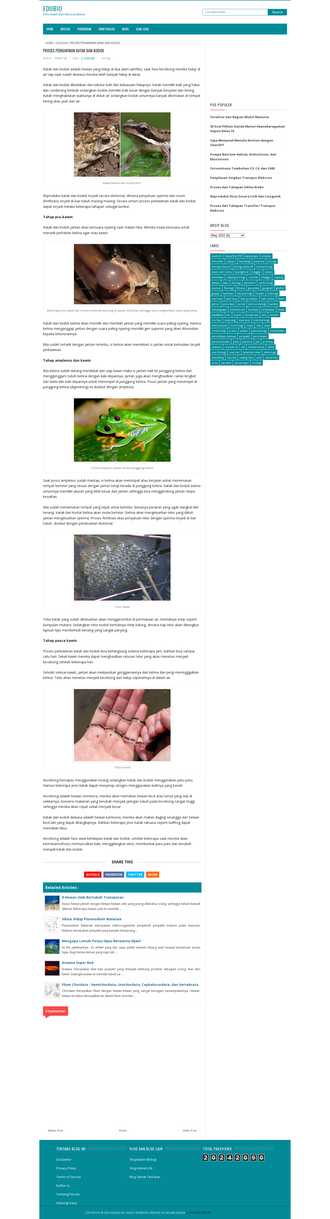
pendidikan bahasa (224, 336)
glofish (280, 288)
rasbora (217, 347)
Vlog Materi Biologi (142, 1159)
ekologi (236, 282)
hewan (259, 293)
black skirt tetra (222, 272)
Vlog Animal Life (140, 1168)
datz (225, 282)
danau (216, 282)
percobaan (260, 336)
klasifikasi (217, 315)
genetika (253, 288)
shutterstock (256, 347)
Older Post (189, 1130)
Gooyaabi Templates (228, 1212)
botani (269, 272)
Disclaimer (64, 1159)
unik (259, 357)
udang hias (246, 357)
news (249, 325)
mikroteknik (219, 325)
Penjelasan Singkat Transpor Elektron (241, 178)
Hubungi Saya (66, 1203)
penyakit (244, 336)
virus (215, 363)
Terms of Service (68, 1177)
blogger (257, 272)
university (271, 357)
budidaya (217, 277)
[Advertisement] (248, 67)
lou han (216, 320)
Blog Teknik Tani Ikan (144, 1177)
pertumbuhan (221, 341)
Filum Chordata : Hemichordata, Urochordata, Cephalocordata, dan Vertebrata (130, 984)
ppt (257, 341)
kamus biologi (257, 304)
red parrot (231, 347)
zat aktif (226, 363)
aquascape (251, 256)
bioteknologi (264, 266)
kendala (253, 309)
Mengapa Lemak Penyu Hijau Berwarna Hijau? (101, 941)
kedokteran (237, 309)
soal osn (234, 352)
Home (50, 29)
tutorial (231, 357)
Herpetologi (244, 293)
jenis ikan (228, 304)
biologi (272, 261)
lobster (274, 315)
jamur (215, 304)
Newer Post (55, 1130)
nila (258, 325)
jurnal (241, 304)
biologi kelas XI (221, 266)
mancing (230, 320)
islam (281, 298)
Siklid (270, 347)
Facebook (113, 874)
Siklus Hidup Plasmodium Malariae (92, 919)
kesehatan (268, 309)
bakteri (231, 261)
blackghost (242, 272)
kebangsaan (219, 309)
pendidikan (277, 330)
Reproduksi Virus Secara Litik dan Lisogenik (245, 196)
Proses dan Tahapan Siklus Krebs (237, 187)
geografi (267, 288)
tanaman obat (252, 352)
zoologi (62, 43)
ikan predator (249, 298)
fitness (241, 288)
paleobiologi (259, 330)
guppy (216, 293)
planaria (247, 341)
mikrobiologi (261, 320)
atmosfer (217, 261)
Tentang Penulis (68, 1194)
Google (93, 874)
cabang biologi (236, 277)
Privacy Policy (66, 1168)
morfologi (236, 325)
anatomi (217, 256)
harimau (228, 293)
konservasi (251, 315)
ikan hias (217, 298)
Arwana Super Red (77, 962)
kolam (238, 315)
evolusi (216, 288)
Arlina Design (175, 1212)
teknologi (270, 352)
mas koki (244, 320)
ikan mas (231, 298)
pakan (244, 330)
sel (243, 347)
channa (253, 277)
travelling (218, 357)
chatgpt (266, 277)
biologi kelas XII (243, 266)
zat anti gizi (241, 363)
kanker (273, 304)
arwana (266, 256)
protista (268, 341)
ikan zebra (268, 298)
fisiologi (229, 288)
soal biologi (219, 352)
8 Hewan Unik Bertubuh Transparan (93, 897)
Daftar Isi (63, 1185)
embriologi (266, 282)
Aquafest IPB (233, 256)
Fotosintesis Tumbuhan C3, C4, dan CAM (242, 168)
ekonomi (250, 282)
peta (236, 341)
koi (228, 315)
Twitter (135, 874)
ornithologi (219, 330)
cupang (278, 277)
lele (264, 315)
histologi (272, 293)
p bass (233, 330)
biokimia (259, 261)
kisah (281, 309)
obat (267, 325)
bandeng (244, 261)
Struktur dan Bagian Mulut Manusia (239, 117)
